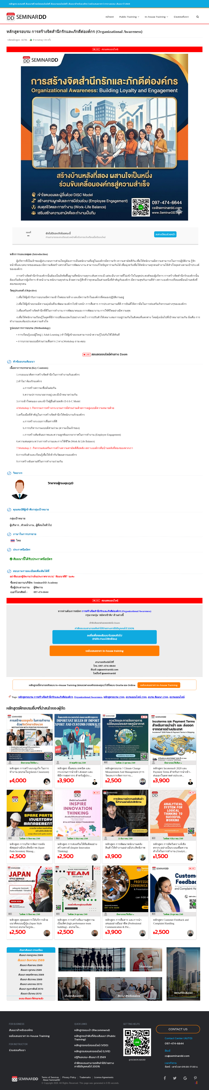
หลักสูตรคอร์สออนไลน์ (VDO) (91, 1045)
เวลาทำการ (171, 1063)
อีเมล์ (167, 1050)
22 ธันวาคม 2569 (125, 838)
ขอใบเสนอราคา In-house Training (158, 685)
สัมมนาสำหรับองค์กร (78, 3)
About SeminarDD (51, 1080)
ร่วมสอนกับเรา (181, 17)
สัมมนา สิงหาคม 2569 (31, 960)
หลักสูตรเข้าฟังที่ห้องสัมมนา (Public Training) (95, 1037)
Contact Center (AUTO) (178, 1038)
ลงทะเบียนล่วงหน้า (165, 234)
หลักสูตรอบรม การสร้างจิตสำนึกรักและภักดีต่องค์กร (45, 697)
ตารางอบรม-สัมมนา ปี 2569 (117, 3)
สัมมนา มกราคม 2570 (31, 984)
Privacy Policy (69, 1077)
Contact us (178, 1029)
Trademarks (85, 1077)
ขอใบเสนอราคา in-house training (104, 651)
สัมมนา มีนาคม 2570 (31, 993)
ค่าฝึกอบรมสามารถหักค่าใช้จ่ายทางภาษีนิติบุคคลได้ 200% (104, 628)
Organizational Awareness (88, 697)
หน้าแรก (110, 17)
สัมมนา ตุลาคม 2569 (31, 970)
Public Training (128, 17)
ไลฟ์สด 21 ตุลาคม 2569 (125, 763)
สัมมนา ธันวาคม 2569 (31, 979)
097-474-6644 (174, 1043)
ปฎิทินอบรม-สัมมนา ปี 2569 (90, 1057)
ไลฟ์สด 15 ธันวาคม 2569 (77, 838)
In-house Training (156, 17)
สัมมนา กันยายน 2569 (31, 965)
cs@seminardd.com (177, 1056)
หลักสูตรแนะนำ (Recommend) (92, 1030)
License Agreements (103, 1077)
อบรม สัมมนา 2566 (158, 697)
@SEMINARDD (137, 1060)
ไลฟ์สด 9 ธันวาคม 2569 (173, 838)
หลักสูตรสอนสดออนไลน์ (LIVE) (92, 1051)
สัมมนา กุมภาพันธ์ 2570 (31, 989)
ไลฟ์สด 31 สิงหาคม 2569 (29, 838)
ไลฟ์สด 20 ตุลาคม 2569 (173, 914)
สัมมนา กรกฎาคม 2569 (31, 955)
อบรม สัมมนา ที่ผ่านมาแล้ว (31, 998)
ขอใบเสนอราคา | (96, 3)
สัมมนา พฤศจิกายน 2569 (31, 974)
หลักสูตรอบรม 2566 (114, 697)
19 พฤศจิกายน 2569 (77, 763)
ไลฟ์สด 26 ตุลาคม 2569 (77, 914)
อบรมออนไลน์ (177, 697)
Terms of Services (50, 1077)
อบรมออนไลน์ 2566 (136, 697)
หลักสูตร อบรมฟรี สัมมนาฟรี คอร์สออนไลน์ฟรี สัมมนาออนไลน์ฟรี (38, 3)
